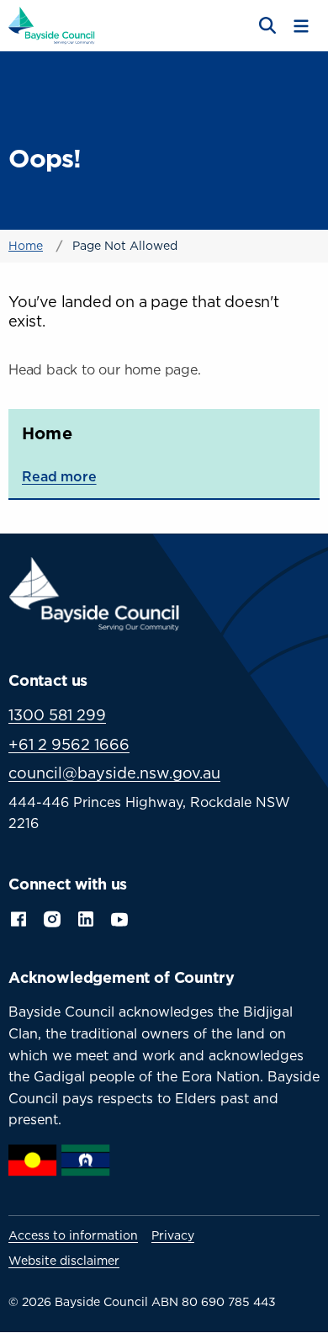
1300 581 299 (57, 715)
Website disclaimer (63, 1261)
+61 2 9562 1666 (69, 744)
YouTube (121, 917)
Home (25, 245)
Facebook (18, 917)
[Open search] (266, 26)
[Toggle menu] (301, 26)
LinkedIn (86, 917)
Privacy (172, 1235)
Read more (59, 476)
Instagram (52, 917)
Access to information (73, 1235)
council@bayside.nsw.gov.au (114, 773)
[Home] (51, 24)
